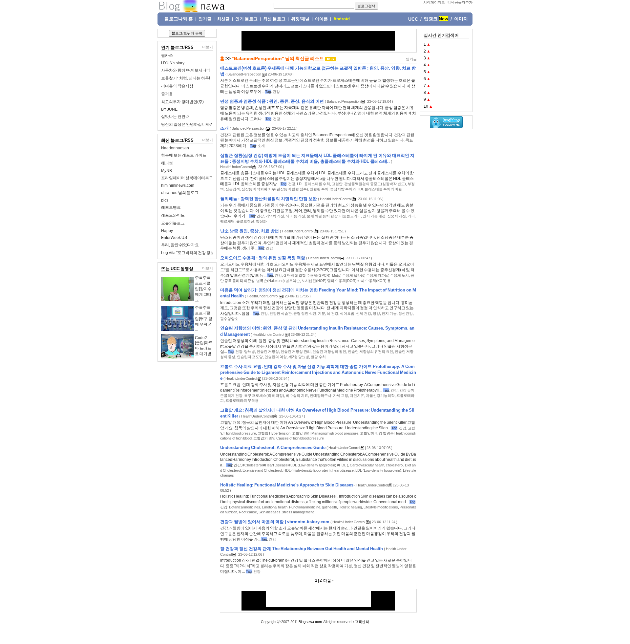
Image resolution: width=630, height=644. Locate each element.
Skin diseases (270, 512)
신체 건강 (363, 313)
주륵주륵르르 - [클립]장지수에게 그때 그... (203, 288)
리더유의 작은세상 (177, 86)
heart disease (343, 470)
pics (164, 200)
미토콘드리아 (350, 216)
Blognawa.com (310, 622)
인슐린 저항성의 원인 (329, 352)
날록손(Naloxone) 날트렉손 (278, 281)
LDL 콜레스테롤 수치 (313, 184)
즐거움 (167, 94)
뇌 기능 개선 (295, 216)
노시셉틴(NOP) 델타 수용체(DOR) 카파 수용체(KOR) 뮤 (346, 281)
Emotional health (274, 507)
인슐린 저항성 (268, 352)
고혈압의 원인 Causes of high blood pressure (288, 438)
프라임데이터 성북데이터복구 (187, 178)
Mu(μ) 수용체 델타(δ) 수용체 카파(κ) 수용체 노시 (370, 275)
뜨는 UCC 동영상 (177, 268)
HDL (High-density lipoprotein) (307, 470)
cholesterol (394, 465)
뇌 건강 (332, 313)
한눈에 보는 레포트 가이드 (183, 155)
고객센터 (362, 622)
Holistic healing (350, 507)
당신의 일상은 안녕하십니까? (186, 124)
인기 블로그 (246, 19)
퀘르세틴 (227, 221)
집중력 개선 (396, 216)
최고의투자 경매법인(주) (182, 101)
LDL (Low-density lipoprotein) (378, 470)
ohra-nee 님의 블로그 (180, 192)
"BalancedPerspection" (258, 58)
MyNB (166, 170)
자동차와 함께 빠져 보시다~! (185, 70)
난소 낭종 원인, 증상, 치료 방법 (249, 230)
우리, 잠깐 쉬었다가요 (180, 245)
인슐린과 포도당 (250, 357)
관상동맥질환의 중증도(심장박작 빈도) (375, 184)
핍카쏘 (167, 55)
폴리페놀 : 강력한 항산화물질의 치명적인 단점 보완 (268, 198)
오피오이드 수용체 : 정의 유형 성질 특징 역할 (262, 257)
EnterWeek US (174, 237)
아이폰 (321, 19)
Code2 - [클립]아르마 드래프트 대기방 (204, 345)
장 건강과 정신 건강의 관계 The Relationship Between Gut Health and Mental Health (301, 548)
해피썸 (167, 163)
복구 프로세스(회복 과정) (264, 395)
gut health (329, 507)
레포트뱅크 (171, 207)
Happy (167, 230)
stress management (298, 512)
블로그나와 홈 (178, 18)
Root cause (248, 512)
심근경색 (232, 189)
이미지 (461, 18)
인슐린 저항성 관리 (296, 352)
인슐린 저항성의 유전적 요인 (370, 352)
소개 (224, 128)
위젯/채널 (300, 19)
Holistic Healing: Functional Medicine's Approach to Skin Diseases (286, 485)
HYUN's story (172, 63)
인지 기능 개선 (374, 216)
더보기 (207, 47)
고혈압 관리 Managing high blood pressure (325, 433)
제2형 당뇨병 (298, 357)
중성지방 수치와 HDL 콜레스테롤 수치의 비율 (366, 189)
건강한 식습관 (280, 313)
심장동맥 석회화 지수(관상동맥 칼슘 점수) (275, 189)
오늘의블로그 (173, 223)
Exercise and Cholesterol (262, 470)
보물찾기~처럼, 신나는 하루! (185, 78)
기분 (321, 313)
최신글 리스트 (309, 58)
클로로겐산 (245, 221)
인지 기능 (389, 313)
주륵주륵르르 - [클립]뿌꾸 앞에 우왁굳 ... (203, 318)
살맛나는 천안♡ (175, 116)
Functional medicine (304, 507)
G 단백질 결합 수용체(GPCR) (307, 275)
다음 (327, 580)
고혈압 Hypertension (274, 433)
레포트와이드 (173, 215)
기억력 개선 (274, 216)
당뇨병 (249, 352)
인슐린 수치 (319, 189)
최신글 (223, 19)
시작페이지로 (434, 2)
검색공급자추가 (459, 2)
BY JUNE (169, 109)
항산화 (261, 221)
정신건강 (405, 313)
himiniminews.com (177, 185)
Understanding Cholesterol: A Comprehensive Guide (273, 447)
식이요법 (347, 313)
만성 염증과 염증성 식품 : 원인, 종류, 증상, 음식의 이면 (272, 101)
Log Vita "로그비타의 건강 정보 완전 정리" (197, 252)
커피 (411, 216)
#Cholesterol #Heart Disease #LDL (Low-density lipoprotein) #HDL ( (295, 465)
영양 (376, 313)
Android (341, 19)
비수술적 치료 (297, 395)
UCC (413, 19)
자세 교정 (340, 395)
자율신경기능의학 (380, 395)
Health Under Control (348, 522)
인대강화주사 (320, 395)
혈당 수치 (318, 357)
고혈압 (337, 184)
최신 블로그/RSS (177, 140)
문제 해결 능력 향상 (322, 216)
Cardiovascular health (367, 465)
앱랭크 (431, 18)
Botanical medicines (244, 507)
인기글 (205, 19)
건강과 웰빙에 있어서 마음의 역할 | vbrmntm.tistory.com (274, 521)
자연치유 (357, 395)
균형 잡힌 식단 (304, 313)
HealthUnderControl (236, 167)
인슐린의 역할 (275, 357)
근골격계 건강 (231, 395)
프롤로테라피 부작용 (242, 400)
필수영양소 (229, 319)
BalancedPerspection (244, 74)
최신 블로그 (274, 19)
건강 (276, 92)
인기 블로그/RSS (177, 47)
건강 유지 (406, 390)
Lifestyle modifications (381, 507)
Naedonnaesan (175, 148)
